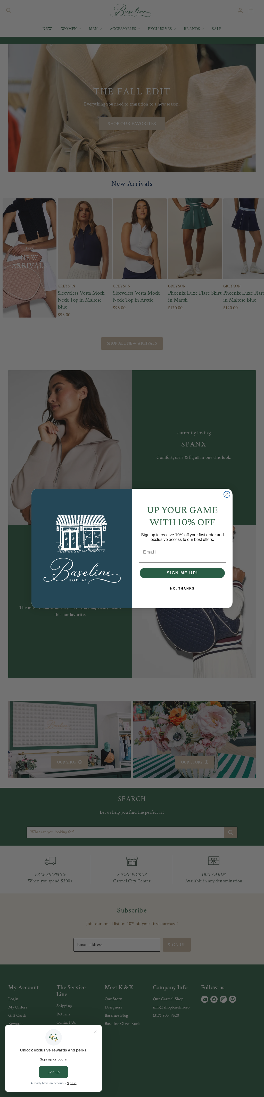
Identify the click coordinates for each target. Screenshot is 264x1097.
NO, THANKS (182, 588)
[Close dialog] (227, 494)
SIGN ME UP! (182, 573)
